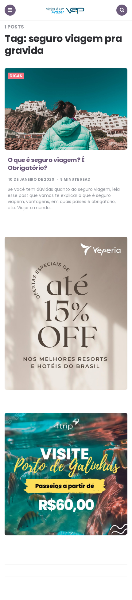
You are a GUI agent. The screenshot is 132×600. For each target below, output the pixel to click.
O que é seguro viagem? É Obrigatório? (46, 164)
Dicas (16, 76)
